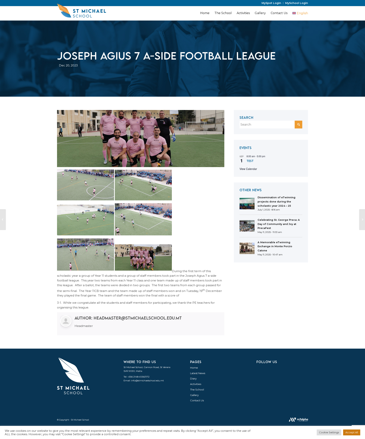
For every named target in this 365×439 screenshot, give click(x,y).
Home (194, 367)
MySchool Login (296, 3)
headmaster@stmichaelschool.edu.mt (138, 317)
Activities (195, 384)
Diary (193, 378)
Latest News (197, 373)
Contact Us (197, 400)
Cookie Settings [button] (329, 432)
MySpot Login (271, 3)
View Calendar (248, 169)
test (250, 161)
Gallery (194, 395)
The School (197, 389)
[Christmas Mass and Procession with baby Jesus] (362, 219)
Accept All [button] (351, 432)
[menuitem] (271, 3)
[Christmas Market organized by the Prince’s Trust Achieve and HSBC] (3, 219)
